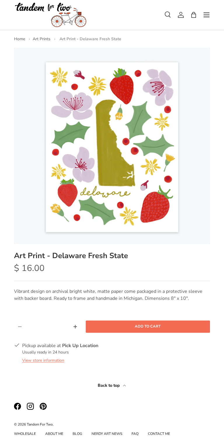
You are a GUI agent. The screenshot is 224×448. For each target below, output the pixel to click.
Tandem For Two (40, 424)
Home (19, 39)
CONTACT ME (159, 433)
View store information (43, 360)
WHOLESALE (25, 433)
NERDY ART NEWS (107, 433)
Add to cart (148, 326)
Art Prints (41, 39)
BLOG (77, 433)
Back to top (109, 385)
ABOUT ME (54, 433)
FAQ (135, 433)
